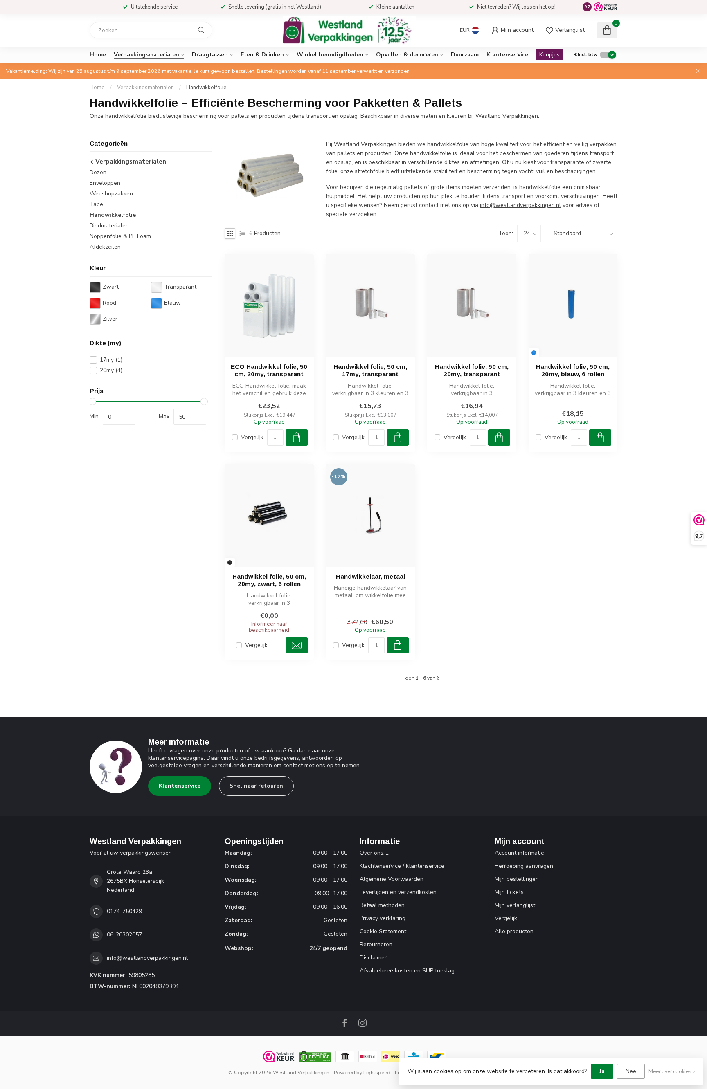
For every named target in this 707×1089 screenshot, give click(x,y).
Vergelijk (252, 437)
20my (111, 371)
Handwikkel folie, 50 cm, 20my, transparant (472, 370)
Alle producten (514, 931)
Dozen (98, 173)
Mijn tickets (509, 892)
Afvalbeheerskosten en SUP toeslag (407, 970)
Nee (631, 1071)
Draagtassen (210, 54)
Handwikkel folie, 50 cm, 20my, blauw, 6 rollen (573, 370)
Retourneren (376, 944)
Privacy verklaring (382, 918)
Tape (96, 205)
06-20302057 (124, 935)
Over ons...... (375, 853)
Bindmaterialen (109, 226)
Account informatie (519, 853)
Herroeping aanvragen (524, 866)
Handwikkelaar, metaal (370, 576)
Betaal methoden (382, 905)
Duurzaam (465, 54)
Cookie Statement (383, 931)
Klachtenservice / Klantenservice (402, 866)
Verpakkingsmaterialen (146, 54)
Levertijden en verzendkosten (398, 892)
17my (111, 360)
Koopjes (549, 54)
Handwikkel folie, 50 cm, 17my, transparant (370, 370)
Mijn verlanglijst (515, 905)
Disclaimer (373, 957)
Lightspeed (376, 1072)
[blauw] (533, 352)
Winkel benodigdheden (330, 54)
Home (98, 54)
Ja (602, 1071)
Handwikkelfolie (206, 87)
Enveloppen (105, 183)
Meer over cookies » (671, 1071)
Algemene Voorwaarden (391, 879)
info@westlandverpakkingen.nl (520, 205)
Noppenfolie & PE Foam (120, 236)
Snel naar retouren (256, 786)
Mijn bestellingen (517, 879)
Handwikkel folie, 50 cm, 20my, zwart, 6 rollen (269, 580)
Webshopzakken (111, 194)
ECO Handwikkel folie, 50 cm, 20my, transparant (269, 370)
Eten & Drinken (262, 54)
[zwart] (229, 562)
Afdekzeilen (105, 247)
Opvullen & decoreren (407, 54)
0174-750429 (124, 911)
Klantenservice (507, 54)
